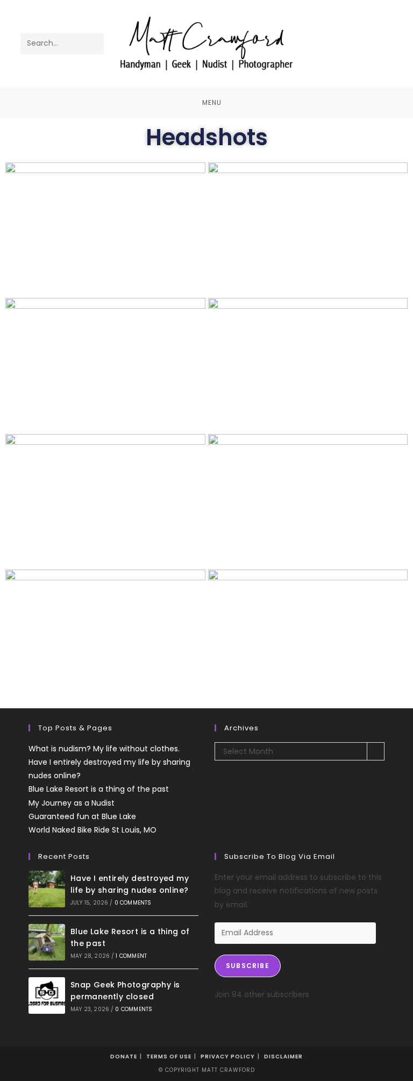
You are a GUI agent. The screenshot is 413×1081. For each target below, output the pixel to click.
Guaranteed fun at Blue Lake (82, 816)
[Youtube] (327, 50)
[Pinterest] (356, 36)
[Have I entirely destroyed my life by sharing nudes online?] (47, 889)
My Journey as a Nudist (72, 803)
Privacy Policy (228, 1056)
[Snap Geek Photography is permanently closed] (47, 995)
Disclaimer (283, 1056)
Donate (123, 1056)
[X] (327, 36)
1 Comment (131, 956)
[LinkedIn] (385, 36)
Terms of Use (168, 1056)
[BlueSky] (341, 50)
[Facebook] (341, 36)
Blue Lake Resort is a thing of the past (99, 789)
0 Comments (133, 903)
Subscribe (247, 965)
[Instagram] (371, 36)
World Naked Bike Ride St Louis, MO (92, 829)
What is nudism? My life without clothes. (104, 748)
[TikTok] (356, 50)
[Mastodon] (385, 50)
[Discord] (371, 50)
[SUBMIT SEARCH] (93, 43)
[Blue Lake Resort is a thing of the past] (47, 942)
